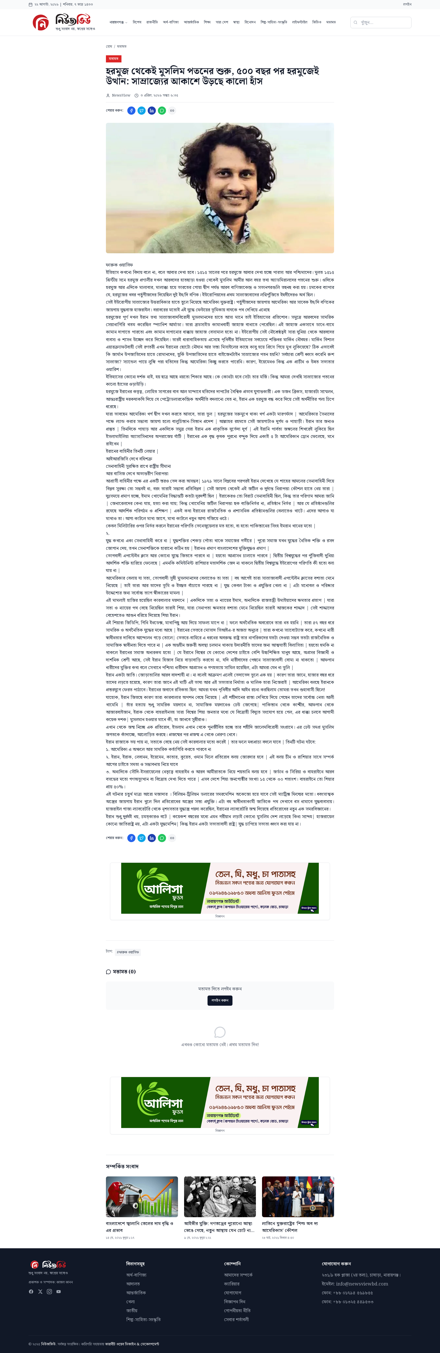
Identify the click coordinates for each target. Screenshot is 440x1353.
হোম (109, 46)
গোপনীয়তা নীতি (237, 1311)
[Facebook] (131, 111)
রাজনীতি (152, 22)
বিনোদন (250, 22)
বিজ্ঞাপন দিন (234, 1302)
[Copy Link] (172, 111)
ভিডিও (316, 22)
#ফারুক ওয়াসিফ (128, 952)
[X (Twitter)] (40, 1291)
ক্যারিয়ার (231, 1284)
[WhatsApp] (162, 111)
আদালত (133, 1284)
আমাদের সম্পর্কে (238, 1275)
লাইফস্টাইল (299, 22)
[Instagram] (49, 1291)
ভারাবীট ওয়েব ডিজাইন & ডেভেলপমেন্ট (132, 1344)
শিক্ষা (207, 22)
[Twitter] (142, 111)
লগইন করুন (220, 1000)
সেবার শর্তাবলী (236, 1319)
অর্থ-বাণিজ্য (171, 22)
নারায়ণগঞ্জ (116, 22)
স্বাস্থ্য (236, 22)
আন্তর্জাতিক (191, 22)
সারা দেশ (222, 22)
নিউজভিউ (48, 1344)
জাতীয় (131, 1311)
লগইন (407, 4)
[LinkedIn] (152, 111)
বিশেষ (137, 22)
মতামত (331, 22)
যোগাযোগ (232, 1293)
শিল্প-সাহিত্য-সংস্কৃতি (274, 22)
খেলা (130, 1302)
